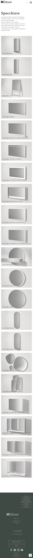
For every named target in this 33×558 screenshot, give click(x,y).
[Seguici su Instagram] (18, 547)
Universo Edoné (26, 500)
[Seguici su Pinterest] (15, 547)
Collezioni (26, 496)
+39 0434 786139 (18, 530)
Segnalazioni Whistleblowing (16, 553)
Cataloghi (26, 503)
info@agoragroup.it (19, 534)
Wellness (26, 497)
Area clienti (16, 541)
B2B (16, 544)
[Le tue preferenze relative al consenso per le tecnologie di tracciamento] (30, 555)
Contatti (26, 506)
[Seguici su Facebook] (11, 547)
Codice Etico (16, 552)
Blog (26, 505)
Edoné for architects (26, 502)
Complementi (26, 499)
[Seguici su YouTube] (22, 547)
